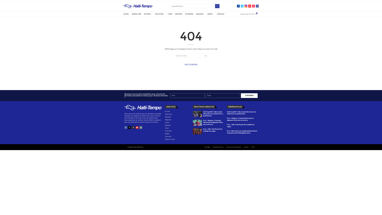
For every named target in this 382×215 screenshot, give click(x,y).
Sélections (159, 14)
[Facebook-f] (125, 127)
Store (170, 14)
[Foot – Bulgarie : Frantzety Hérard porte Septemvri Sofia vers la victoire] (197, 123)
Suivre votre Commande (233, 147)
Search (217, 6)
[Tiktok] (253, 6)
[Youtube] (249, 6)
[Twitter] (242, 6)
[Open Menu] (257, 6)
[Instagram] (246, 6)
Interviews (189, 14)
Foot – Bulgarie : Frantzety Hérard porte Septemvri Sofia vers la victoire (213, 122)
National (147, 14)
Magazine (199, 14)
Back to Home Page (191, 64)
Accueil (126, 14)
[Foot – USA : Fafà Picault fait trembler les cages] (197, 131)
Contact (246, 147)
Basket (210, 14)
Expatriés (178, 14)
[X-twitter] (129, 127)
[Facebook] (238, 6)
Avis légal (207, 147)
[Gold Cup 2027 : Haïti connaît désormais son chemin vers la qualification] (197, 114)
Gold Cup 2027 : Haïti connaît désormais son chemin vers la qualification (213, 114)
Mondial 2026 (136, 14)
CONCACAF (220, 14)
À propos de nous (218, 147)
